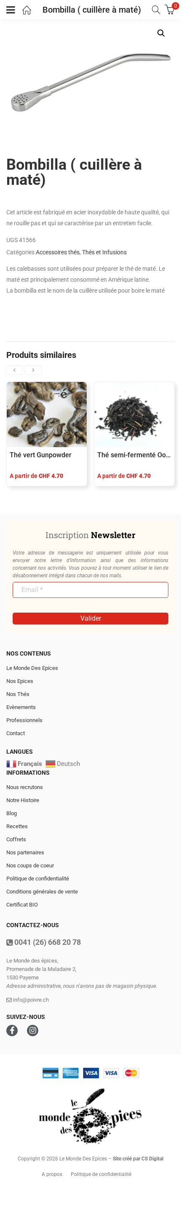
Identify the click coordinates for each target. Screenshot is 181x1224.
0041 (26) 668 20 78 (47, 942)
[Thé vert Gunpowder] (47, 414)
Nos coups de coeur (30, 865)
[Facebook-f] (12, 1030)
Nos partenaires (25, 852)
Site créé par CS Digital (138, 1159)
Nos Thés (17, 694)
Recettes (17, 826)
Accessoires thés (58, 252)
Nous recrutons (24, 787)
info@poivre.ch (30, 1000)
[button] (161, 33)
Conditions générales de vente (42, 891)
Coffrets (16, 839)
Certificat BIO (22, 904)
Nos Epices (19, 681)
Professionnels (24, 720)
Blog (11, 813)
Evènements (21, 707)
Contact (15, 733)
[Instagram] (32, 1030)
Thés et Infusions (104, 252)
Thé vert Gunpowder (41, 455)
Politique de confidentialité (37, 878)
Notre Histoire (22, 800)
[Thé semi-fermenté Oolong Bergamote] (134, 414)
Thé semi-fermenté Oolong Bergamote (134, 455)
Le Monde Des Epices (32, 668)
